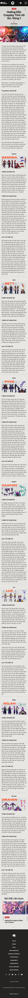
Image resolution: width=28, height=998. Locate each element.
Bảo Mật (14, 944)
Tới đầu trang (13, 994)
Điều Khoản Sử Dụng (14, 950)
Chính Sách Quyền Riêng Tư (14, 953)
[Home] (13, 3)
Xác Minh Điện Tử (14, 960)
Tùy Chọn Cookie (14, 981)
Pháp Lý (14, 947)
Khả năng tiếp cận (14, 963)
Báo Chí (14, 940)
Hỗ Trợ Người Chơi (14, 957)
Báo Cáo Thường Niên (14, 966)
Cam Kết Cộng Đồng (14, 969)
